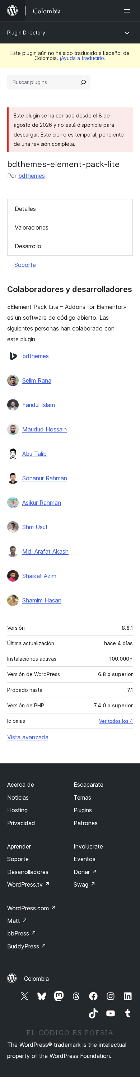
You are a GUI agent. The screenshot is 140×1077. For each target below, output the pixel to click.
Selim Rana (36, 380)
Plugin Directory (26, 32)
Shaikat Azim (39, 575)
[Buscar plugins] (83, 82)
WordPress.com (31, 908)
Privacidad (21, 823)
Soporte (25, 264)
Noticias (18, 797)
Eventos (84, 859)
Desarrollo (28, 246)
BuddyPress (26, 946)
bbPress (21, 933)
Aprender (19, 846)
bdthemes (31, 175)
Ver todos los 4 (116, 721)
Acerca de (20, 784)
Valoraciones (31, 227)
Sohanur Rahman (44, 478)
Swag (84, 884)
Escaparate (88, 784)
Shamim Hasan (41, 600)
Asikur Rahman (41, 502)
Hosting (17, 810)
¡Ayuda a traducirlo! (83, 58)
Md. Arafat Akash (45, 551)
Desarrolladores (27, 871)
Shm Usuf (35, 527)
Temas (82, 797)
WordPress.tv (28, 884)
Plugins (83, 810)
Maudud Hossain (44, 429)
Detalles (25, 208)
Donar (85, 871)
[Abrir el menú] (128, 11)
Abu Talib (34, 453)
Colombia (36, 978)
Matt (17, 920)
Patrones (86, 823)
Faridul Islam (38, 404)
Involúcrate (88, 846)
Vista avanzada (27, 737)
